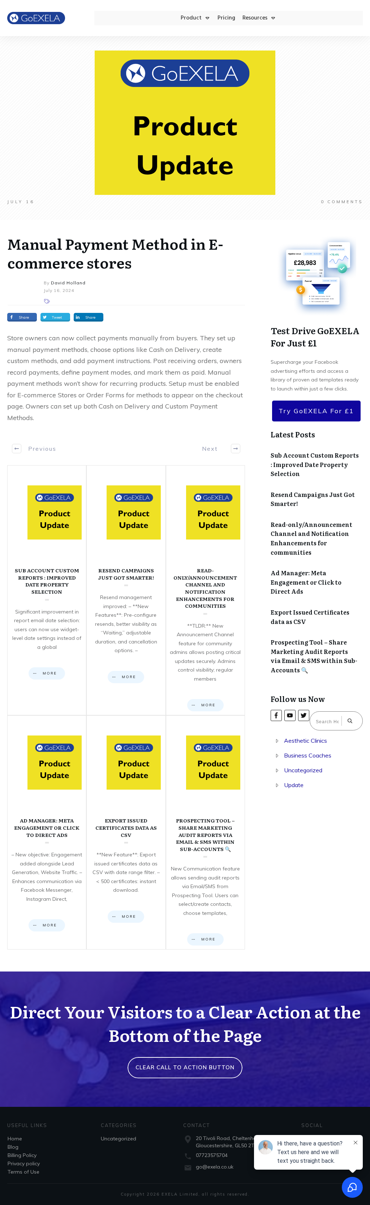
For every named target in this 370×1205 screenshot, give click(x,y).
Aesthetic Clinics (305, 740)
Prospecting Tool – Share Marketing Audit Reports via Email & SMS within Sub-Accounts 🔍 (205, 832)
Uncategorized (303, 770)
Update (294, 785)
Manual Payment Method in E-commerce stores (115, 253)
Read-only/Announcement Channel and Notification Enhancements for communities (205, 590)
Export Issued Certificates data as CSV (126, 832)
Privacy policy (24, 1163)
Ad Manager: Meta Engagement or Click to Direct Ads (47, 832)
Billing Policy (22, 1155)
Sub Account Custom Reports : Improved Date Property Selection (47, 590)
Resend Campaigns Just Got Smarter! (126, 590)
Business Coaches (307, 755)
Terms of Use (23, 1172)
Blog (13, 1147)
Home (15, 1138)
